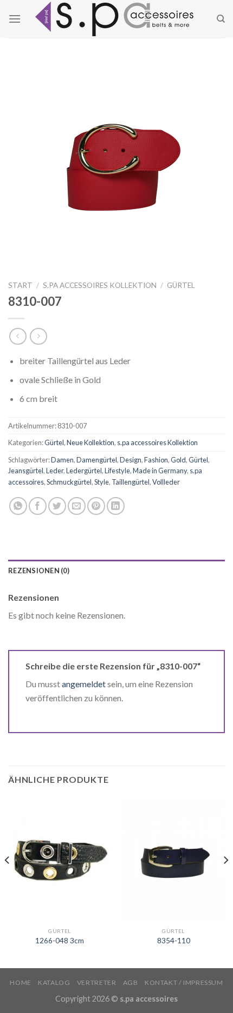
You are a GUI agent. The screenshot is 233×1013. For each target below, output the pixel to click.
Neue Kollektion (90, 442)
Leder (54, 470)
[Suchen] (221, 19)
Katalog (54, 982)
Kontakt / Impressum (184, 982)
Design (130, 459)
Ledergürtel (84, 470)
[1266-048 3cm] (59, 859)
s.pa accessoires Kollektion (100, 285)
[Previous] (7, 881)
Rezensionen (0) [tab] (38, 570)
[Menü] (14, 18)
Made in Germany (160, 470)
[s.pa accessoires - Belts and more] (116, 19)
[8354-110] (173, 859)
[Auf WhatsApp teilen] (18, 506)
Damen (62, 459)
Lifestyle (117, 470)
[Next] (225, 881)
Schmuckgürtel (69, 482)
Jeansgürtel (25, 470)
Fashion (156, 459)
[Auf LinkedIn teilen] (116, 506)
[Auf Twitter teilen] (57, 506)
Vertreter (96, 982)
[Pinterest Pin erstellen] (96, 506)
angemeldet (84, 684)
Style (101, 482)
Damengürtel (96, 459)
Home (20, 982)
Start (20, 285)
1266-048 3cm (59, 940)
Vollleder (166, 482)
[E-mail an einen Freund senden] (77, 506)
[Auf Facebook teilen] (38, 506)
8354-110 (173, 940)
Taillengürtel (131, 482)
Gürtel (181, 285)
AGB (130, 982)
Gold (178, 459)
